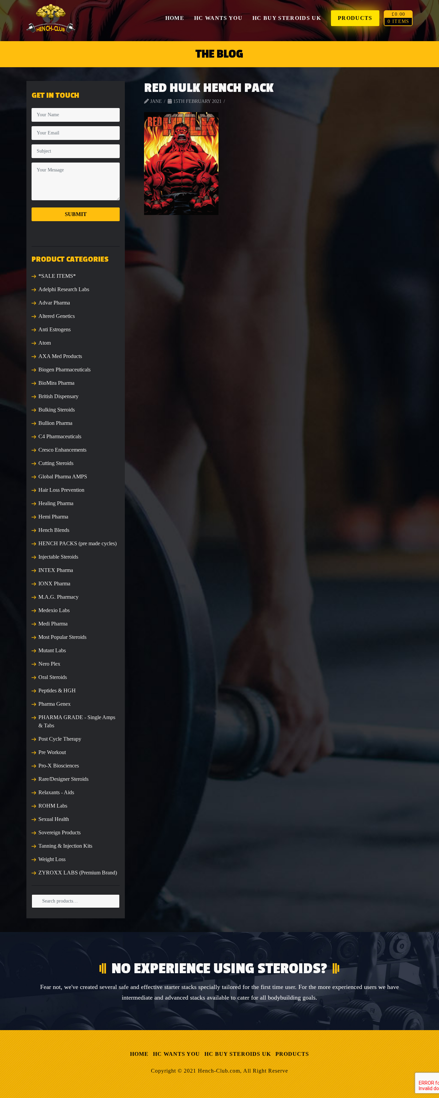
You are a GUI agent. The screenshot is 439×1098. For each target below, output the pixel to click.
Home (139, 1054)
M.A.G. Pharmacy (58, 597)
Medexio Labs (54, 610)
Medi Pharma (53, 623)
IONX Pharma (54, 583)
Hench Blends (53, 530)
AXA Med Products (60, 356)
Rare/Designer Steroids (63, 779)
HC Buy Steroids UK (237, 1054)
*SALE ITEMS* (57, 276)
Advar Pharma (54, 303)
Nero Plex (49, 664)
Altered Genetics (56, 316)
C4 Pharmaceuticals (59, 436)
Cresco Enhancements (62, 450)
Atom (44, 343)
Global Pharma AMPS (62, 476)
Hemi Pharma (53, 517)
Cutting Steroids (55, 463)
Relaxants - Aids (56, 792)
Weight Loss (52, 859)
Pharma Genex (54, 704)
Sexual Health (53, 819)
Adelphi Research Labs (63, 289)
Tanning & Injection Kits (65, 846)
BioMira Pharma (56, 383)
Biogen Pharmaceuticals (64, 369)
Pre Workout (52, 752)
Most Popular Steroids (62, 637)
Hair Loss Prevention (61, 490)
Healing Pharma (55, 503)
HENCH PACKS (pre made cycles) (77, 543)
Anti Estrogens (54, 329)
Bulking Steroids (56, 410)
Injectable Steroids (58, 557)
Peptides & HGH (57, 690)
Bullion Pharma (55, 423)
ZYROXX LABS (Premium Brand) (77, 872)
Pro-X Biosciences (58, 765)
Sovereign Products (59, 832)
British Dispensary (58, 396)
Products (292, 1054)
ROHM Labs (52, 806)
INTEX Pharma (55, 570)
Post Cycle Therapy (59, 739)
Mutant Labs (52, 650)
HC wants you (176, 1054)
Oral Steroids (52, 677)
